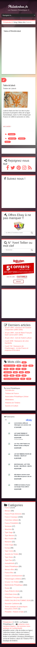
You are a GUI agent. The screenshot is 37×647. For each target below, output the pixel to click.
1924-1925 (8, 372)
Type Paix (8, 560)
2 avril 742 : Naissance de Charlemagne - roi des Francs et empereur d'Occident (16, 348)
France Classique (11, 517)
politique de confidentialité (12, 628)
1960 (6, 375)
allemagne (12, 138)
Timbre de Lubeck (9, 85)
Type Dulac (9, 557)
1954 (30, 365)
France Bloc (9, 572)
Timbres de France (12, 393)
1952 (24, 365)
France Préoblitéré (11, 523)
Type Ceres (9, 551)
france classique (9, 365)
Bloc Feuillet (9, 538)
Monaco (8, 511)
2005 (12, 375)
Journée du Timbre (11, 554)
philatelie (21, 138)
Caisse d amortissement (13, 576)
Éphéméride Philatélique (14, 585)
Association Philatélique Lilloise (16, 396)
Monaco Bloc (9, 569)
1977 (18, 369)
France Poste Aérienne (11, 379)
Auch (27, 372)
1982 (18, 375)
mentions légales (9, 626)
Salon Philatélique (11, 566)
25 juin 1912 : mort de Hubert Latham (18, 338)
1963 (22, 379)
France (7, 508)
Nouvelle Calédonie (12, 603)
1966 (21, 372)
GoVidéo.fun (9, 390)
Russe (7, 588)
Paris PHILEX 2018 (12, 591)
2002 (15, 372)
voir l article (6, 126)
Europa (7, 548)
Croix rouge (9, 545)
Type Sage (9, 532)
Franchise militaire (11, 520)
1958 (18, 365)
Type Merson (9, 535)
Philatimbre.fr (18, 6)
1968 (28, 379)
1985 (12, 369)
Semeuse (8, 526)
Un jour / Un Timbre (12, 582)
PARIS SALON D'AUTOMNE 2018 (17, 600)
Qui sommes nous (23, 626)
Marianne (8, 542)
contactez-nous (23, 624)
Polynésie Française (12, 597)
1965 (24, 375)
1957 (24, 362)
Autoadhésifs (9, 563)
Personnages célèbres (13, 579)
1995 (6, 369)
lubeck (8, 142)
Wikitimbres (9, 400)
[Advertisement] (18, 53)
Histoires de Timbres (12, 403)
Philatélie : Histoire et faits (14, 612)
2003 (24, 369)
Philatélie (11, 134)
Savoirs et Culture (11, 406)
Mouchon (8, 529)
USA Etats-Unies (11, 594)
